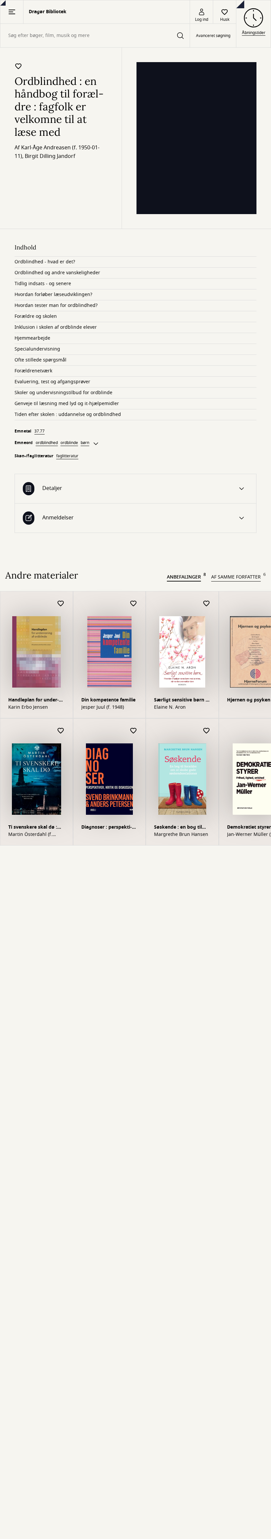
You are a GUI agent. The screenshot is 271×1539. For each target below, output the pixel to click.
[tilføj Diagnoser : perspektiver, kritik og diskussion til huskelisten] (133, 731)
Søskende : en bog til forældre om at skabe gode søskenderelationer (179, 828)
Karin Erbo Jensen (28, 707)
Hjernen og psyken (248, 699)
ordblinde (69, 443)
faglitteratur (67, 456)
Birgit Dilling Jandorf (50, 156)
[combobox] (95, 35)
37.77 (39, 431)
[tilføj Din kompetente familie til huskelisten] (133, 603)
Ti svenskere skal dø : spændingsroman (32, 828)
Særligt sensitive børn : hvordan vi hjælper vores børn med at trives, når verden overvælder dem (180, 700)
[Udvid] (96, 444)
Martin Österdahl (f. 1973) (30, 834)
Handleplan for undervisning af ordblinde (33, 700)
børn (85, 443)
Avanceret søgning (213, 36)
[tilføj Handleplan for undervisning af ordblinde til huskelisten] (61, 603)
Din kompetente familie (108, 699)
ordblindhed (47, 443)
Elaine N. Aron (170, 707)
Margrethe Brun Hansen (181, 834)
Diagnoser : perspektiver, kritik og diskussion (108, 828)
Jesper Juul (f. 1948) (102, 707)
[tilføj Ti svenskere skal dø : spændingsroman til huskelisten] (61, 731)
